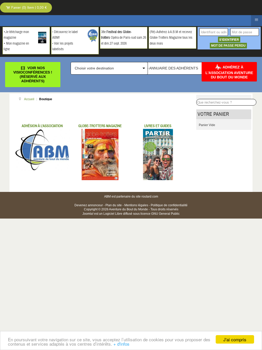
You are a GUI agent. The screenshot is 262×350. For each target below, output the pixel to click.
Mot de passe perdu (228, 45)
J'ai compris (234, 339)
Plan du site (113, 205)
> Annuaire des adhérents (172, 68)
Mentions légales (136, 205)
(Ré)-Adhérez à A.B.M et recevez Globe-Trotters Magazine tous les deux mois (171, 38)
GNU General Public (165, 213)
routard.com (149, 196)
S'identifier (229, 39)
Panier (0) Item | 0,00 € (28, 7)
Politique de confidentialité (169, 205)
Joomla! (87, 213)
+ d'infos (121, 344)
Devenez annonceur (88, 205)
